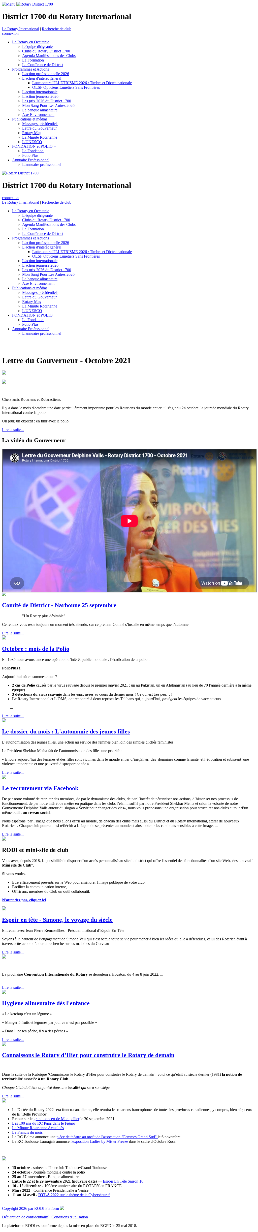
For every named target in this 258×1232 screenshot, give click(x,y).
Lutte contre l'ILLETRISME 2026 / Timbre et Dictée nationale (82, 83)
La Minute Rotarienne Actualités (38, 1128)
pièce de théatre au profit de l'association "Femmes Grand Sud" (107, 1137)
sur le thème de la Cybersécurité (74, 1195)
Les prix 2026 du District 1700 (46, 101)
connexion (10, 33)
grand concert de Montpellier (56, 1119)
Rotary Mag (31, 133)
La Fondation (33, 151)
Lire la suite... (13, 429)
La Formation (33, 60)
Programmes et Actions (30, 69)
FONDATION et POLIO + (34, 146)
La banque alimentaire (39, 110)
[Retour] (3, 345)
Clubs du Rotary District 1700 (46, 51)
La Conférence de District (42, 65)
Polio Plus (30, 155)
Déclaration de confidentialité (25, 1217)
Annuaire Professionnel (30, 160)
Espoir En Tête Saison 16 (123, 1181)
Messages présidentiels (40, 123)
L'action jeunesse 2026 (40, 96)
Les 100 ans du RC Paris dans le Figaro (43, 1123)
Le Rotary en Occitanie (30, 42)
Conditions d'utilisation (69, 1217)
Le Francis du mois (27, 1132)
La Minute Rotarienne (39, 137)
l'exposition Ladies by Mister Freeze (99, 1141)
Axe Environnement (38, 114)
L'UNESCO (32, 142)
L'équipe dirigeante (37, 46)
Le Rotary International (20, 29)
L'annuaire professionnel (41, 164)
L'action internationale (39, 92)
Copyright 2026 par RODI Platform (30, 1208)
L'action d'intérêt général (41, 78)
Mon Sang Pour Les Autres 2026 (48, 105)
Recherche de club (56, 29)
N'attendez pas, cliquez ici (24, 900)
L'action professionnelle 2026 (45, 74)
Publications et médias (29, 119)
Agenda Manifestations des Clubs (49, 55)
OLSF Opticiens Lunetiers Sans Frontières (66, 87)
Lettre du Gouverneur (39, 128)
